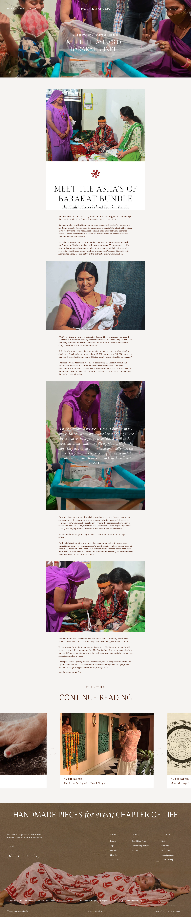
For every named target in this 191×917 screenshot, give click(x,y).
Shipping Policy (167, 855)
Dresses (113, 841)
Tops (112, 845)
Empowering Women (140, 845)
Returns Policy (167, 859)
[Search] (163, 8)
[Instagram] (9, 856)
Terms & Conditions (176, 911)
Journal (135, 850)
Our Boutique (166, 850)
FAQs (163, 841)
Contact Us (165, 845)
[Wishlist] (175, 8)
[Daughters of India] (95, 9)
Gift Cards (114, 859)
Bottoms (113, 850)
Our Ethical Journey (140, 841)
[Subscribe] (40, 846)
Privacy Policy (158, 911)
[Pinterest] (27, 856)
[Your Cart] (181, 8)
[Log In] (169, 8)
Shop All (113, 855)
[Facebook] (18, 856)
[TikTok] (36, 856)
